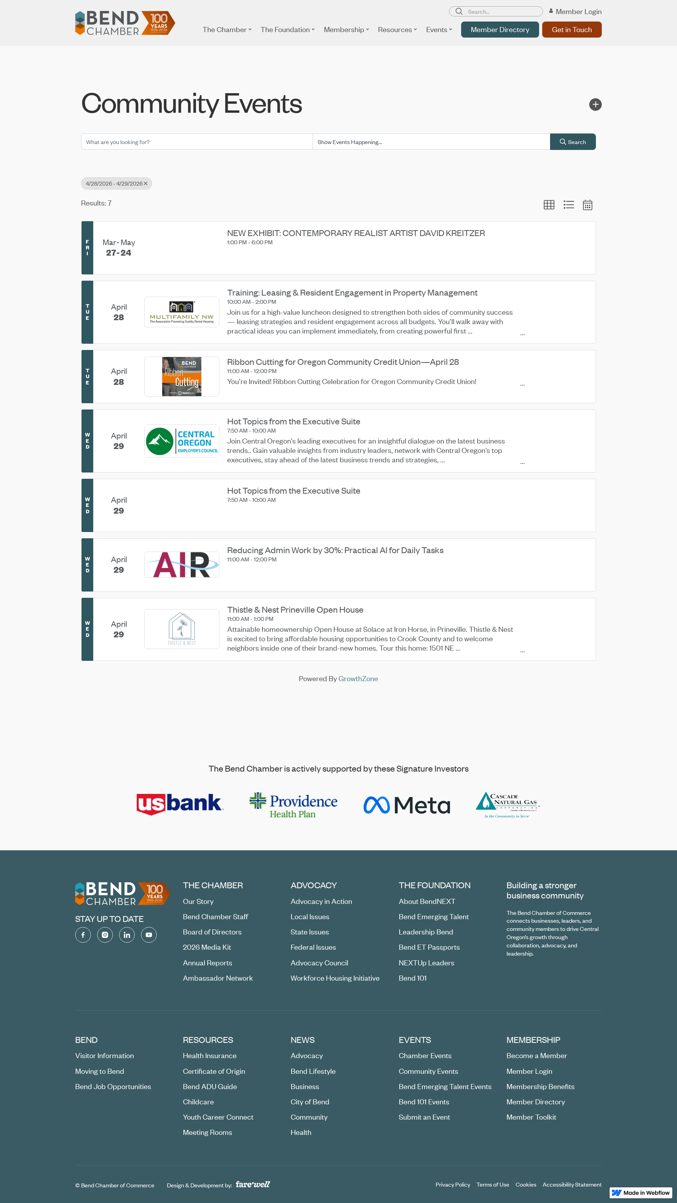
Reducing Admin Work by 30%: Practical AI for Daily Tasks (335, 550)
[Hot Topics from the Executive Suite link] (181, 505)
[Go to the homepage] (122, 894)
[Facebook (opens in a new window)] (83, 935)
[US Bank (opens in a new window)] (180, 805)
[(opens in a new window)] (641, 1192)
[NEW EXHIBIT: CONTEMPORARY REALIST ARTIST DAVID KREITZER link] (181, 248)
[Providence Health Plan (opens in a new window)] (293, 804)
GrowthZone (358, 678)
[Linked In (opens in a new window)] (127, 935)
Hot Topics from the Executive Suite (293, 421)
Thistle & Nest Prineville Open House (295, 609)
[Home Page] (125, 23)
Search (577, 142)
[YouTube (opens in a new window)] (149, 935)
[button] (227, 29)
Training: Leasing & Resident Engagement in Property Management (352, 292)
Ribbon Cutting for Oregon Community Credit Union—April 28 (343, 362)
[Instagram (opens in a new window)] (105, 935)
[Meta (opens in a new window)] (406, 805)
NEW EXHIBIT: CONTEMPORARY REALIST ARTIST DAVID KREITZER (356, 233)
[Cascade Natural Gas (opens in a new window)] (508, 805)
